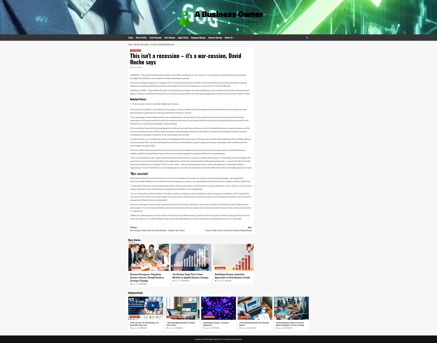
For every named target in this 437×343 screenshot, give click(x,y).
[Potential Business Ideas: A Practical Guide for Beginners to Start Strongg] (291, 308)
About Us (229, 37)
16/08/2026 (179, 328)
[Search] (307, 38)
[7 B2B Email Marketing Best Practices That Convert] (182, 308)
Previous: (157, 229)
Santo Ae (134, 284)
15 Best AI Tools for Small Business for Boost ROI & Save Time (144, 323)
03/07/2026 (288, 328)
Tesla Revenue (155, 37)
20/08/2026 (143, 328)
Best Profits (141, 37)
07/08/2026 (216, 328)
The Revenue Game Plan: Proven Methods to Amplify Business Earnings (190, 276)
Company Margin (198, 37)
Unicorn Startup (215, 37)
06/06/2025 (143, 284)
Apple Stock (183, 37)
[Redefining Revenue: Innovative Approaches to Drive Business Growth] (233, 257)
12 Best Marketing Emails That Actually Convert (254, 323)
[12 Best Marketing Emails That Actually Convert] (255, 308)
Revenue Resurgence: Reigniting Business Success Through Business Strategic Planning (147, 277)
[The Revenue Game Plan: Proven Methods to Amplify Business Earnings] (191, 257)
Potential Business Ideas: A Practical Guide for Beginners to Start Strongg (290, 323)
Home (130, 37)
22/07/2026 (252, 328)
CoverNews (226, 339)
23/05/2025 (227, 281)
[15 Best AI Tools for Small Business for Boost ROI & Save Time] (145, 308)
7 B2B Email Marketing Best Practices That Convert (180, 323)
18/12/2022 (138, 67)
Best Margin (170, 37)
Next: (228, 229)
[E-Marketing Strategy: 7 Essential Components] (218, 308)
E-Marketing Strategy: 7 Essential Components (215, 323)
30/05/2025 (185, 281)
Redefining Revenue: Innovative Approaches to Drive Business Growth (232, 276)
